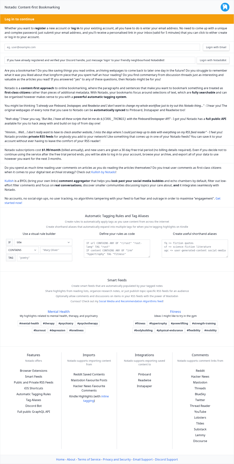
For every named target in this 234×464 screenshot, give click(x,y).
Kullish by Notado (103, 172)
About (71, 459)
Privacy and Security (117, 459)
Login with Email (216, 47)
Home (60, 459)
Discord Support (166, 459)
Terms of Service (89, 459)
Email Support (143, 459)
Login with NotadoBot (213, 60)
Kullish (9, 181)
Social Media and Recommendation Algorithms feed (131, 301)
